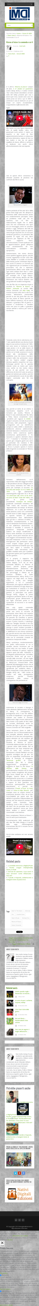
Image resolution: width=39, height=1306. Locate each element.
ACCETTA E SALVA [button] (6, 1305)
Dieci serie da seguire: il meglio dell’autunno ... (22, 1030)
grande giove (20, 914)
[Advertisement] (19, 72)
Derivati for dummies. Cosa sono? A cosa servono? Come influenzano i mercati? (19, 874)
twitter (15, 1173)
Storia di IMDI (27, 33)
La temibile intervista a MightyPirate (20, 866)
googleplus (19, 1173)
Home (18, 33)
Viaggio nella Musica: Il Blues (21, 944)
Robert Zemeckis (12, 288)
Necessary (5, 1275)
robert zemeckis (16, 925)
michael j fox (25, 918)
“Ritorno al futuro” (21, 87)
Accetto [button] (10, 1240)
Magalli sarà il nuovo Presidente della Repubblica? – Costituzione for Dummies (21, 940)
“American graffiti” (15, 760)
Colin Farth (22, 46)
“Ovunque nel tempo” (23, 501)
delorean (27, 911)
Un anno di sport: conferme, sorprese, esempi (23, 1001)
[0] (10, 56)
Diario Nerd (11, 35)
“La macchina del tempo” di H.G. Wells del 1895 (19, 490)
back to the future (17, 911)
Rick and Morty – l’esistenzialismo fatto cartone (21, 1020)
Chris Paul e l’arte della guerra (22, 1010)
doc (13, 914)
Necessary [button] (3, 1273)
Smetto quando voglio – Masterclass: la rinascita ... (23, 992)
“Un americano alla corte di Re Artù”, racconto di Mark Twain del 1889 (19, 497)
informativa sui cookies (20, 1236)
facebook (23, 1173)
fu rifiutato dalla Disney (19, 767)
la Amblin (27, 419)
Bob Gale (26, 290)
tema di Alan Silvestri (21, 790)
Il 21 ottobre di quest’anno (23, 89)
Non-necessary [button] (5, 1289)
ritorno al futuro (16, 921)
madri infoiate (16, 918)
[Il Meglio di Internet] (19, 18)
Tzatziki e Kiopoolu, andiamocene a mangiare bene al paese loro (19, 879)
